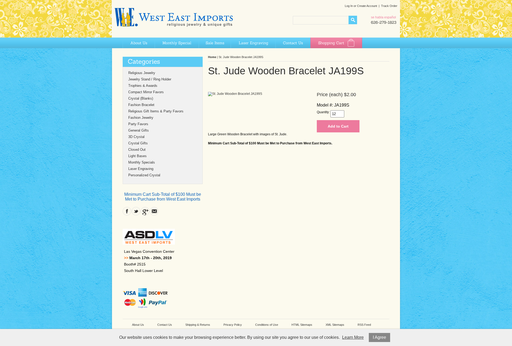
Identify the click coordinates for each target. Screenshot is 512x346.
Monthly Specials (141, 162)
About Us (139, 43)
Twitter (136, 211)
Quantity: (323, 112)
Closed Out (137, 150)
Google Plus (145, 211)
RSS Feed (364, 324)
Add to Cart (338, 126)
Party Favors (138, 124)
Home (212, 57)
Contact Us (292, 43)
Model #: (325, 105)
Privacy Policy (232, 324)
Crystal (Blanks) (140, 98)
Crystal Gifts (138, 143)
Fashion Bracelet (141, 105)
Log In (349, 5)
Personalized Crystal (144, 175)
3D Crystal (136, 137)
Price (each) (330, 94)
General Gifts (138, 130)
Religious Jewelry (141, 73)
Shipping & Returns (197, 324)
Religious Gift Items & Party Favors (155, 111)
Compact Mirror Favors (146, 92)
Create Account (367, 5)
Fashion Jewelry (140, 118)
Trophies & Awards (142, 86)
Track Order (389, 5)
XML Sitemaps (335, 324)
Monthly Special (177, 43)
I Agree (379, 337)
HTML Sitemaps (301, 324)
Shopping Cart (336, 43)
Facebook (127, 211)
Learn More (353, 337)
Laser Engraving (253, 43)
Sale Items (215, 43)
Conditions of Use (266, 324)
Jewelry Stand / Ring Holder (149, 79)
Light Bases (137, 156)
